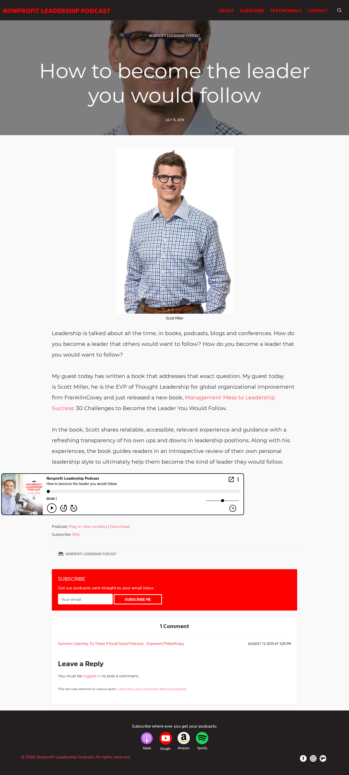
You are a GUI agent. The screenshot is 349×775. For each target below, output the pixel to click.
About (226, 10)
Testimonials (285, 10)
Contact (318, 10)
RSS (76, 534)
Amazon (184, 748)
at (269, 643)
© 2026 (76, 756)
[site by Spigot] (323, 758)
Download (120, 526)
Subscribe (252, 10)
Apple (147, 748)
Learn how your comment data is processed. (152, 689)
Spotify (202, 748)
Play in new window (88, 526)
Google (165, 748)
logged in (92, 676)
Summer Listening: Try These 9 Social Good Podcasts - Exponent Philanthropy (121, 643)
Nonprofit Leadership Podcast (56, 10)
